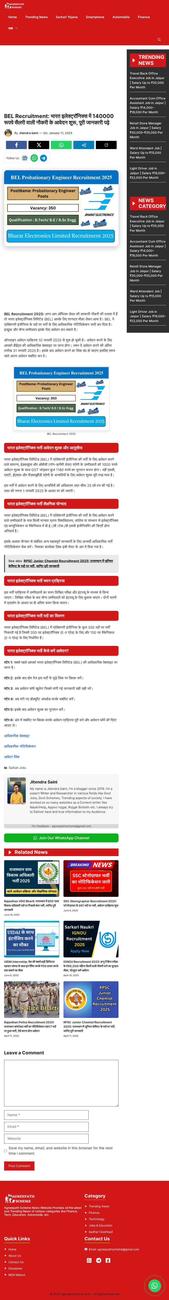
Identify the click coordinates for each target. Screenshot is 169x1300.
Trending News (36, 17)
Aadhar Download (101, 1231)
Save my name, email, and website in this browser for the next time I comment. (61, 1150)
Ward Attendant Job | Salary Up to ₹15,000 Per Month (146, 152)
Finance (144, 17)
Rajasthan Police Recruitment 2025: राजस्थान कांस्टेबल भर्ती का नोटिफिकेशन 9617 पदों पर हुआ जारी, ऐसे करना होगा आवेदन (30, 1026)
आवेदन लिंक (12, 757)
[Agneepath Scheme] (15, 5)
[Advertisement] (61, 78)
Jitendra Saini (28, 133)
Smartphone (95, 17)
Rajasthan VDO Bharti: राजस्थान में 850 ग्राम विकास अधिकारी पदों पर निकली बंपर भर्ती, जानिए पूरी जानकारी (31, 905)
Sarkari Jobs (17, 767)
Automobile (121, 17)
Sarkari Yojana (67, 17)
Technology (96, 1219)
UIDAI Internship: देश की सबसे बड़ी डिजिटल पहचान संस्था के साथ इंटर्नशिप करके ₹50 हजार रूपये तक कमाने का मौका (31, 966)
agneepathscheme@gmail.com (118, 1249)
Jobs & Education (100, 1225)
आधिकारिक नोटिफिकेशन (20, 746)
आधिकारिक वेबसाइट (17, 736)
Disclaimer (15, 1268)
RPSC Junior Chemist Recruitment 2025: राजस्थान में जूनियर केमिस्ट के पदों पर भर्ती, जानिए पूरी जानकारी (89, 1026)
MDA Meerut (16, 1275)
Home (12, 17)
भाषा (10, 28)
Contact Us (15, 1262)
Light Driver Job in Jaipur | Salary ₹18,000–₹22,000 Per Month (148, 173)
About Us (14, 1255)
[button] (159, 39)
